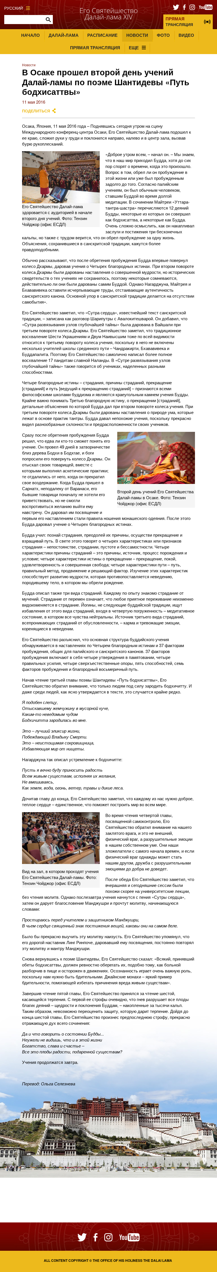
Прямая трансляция (95, 47)
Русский (13, 8)
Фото (163, 35)
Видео (186, 35)
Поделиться (36, 111)
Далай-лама (64, 35)
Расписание (102, 35)
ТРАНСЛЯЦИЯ (179, 21)
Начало (30, 35)
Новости (137, 35)
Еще (134, 47)
